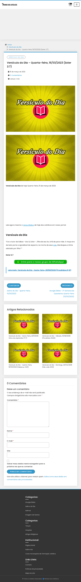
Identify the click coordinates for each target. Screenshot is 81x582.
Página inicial (30, 545)
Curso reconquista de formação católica (40, 554)
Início (10, 45)
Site (8, 451)
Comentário (13, 400)
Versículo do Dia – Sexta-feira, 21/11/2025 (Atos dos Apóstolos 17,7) (23, 337)
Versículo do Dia (15, 47)
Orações (28, 530)
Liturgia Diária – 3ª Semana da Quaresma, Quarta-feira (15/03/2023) (61, 294)
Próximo (66, 285)
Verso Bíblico (28, 225)
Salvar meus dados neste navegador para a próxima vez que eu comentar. (26, 465)
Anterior (14, 285)
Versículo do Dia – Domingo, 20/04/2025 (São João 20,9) (57, 366)
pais (55, 245)
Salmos (28, 511)
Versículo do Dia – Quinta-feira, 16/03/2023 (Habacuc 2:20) (20, 366)
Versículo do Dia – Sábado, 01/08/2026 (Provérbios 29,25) (56, 337)
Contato (28, 565)
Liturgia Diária (30, 502)
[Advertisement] (40, 25)
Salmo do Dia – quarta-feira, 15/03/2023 (18, 292)
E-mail (10, 441)
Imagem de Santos (32, 515)
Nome (10, 431)
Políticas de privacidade (34, 569)
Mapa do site (30, 573)
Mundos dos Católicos (52, 579)
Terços (27, 526)
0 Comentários (16, 75)
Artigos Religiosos (31, 534)
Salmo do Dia (30, 506)
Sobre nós (29, 549)
